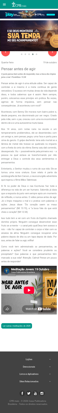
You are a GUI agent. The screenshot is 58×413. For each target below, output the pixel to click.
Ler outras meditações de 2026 (16, 326)
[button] (4, 4)
